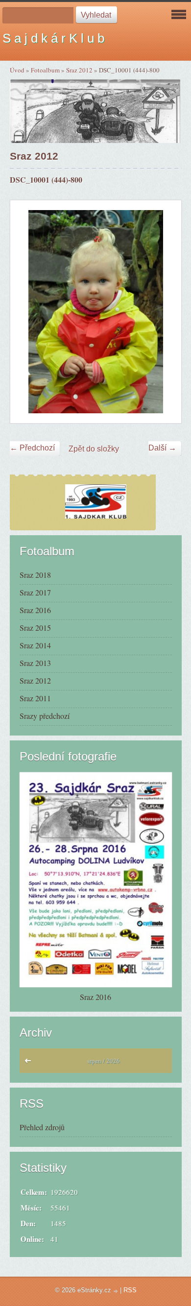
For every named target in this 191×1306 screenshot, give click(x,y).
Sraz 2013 (35, 663)
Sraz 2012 (79, 70)
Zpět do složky (94, 449)
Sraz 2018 (35, 575)
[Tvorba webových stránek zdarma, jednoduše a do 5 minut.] (116, 1291)
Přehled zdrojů (42, 1127)
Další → (162, 448)
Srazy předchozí (45, 716)
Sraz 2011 (35, 698)
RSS (130, 1290)
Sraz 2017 (35, 592)
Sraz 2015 (35, 627)
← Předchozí (32, 448)
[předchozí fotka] (26, 311)
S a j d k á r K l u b (53, 38)
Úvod (17, 70)
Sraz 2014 (35, 645)
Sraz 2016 (35, 610)
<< (30, 1063)
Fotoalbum (45, 70)
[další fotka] (165, 311)
